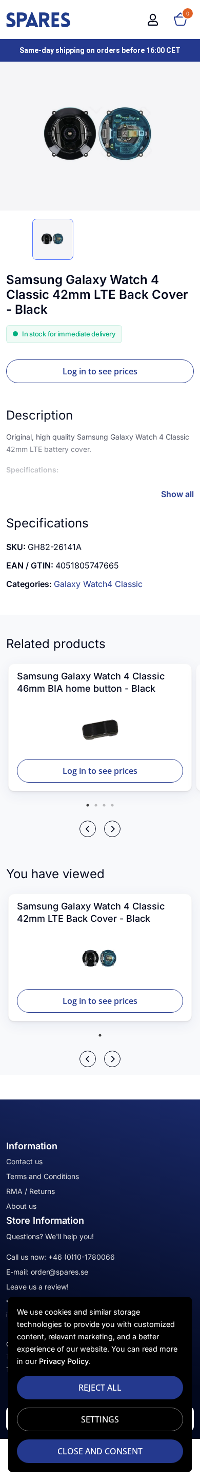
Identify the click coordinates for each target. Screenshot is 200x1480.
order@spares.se (59, 1271)
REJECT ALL (100, 1387)
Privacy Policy (64, 1361)
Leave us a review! (37, 1286)
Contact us (24, 1161)
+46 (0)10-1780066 (81, 1257)
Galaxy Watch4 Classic (98, 584)
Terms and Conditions (42, 1176)
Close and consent (100, 1451)
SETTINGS (100, 1419)
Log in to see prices (100, 371)
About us (21, 1206)
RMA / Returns (30, 1191)
